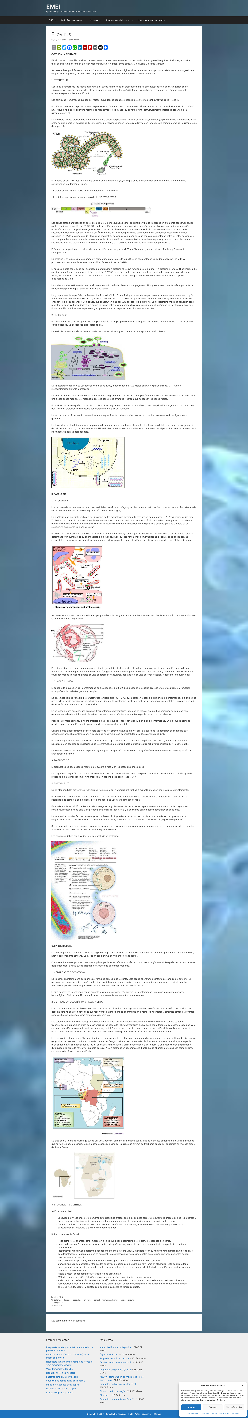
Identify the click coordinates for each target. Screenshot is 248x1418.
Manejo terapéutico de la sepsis (62, 1384)
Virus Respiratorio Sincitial (59, 1369)
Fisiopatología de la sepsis (60, 1392)
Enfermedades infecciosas (118, 20)
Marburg (130, 1300)
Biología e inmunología (71, 20)
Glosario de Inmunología (112, 1391)
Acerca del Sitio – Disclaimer (229, 1413)
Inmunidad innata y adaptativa (115, 1347)
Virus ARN (58, 1297)
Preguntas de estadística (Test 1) (117, 1399)
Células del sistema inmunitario (116, 1362)
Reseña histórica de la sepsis (61, 1388)
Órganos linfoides (109, 1354)
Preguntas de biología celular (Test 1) (119, 1384)
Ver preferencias (234, 1407)
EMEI (53, 6)
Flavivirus (58, 1305)
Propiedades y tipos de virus (114, 1358)
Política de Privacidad (209, 1413)
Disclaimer (147, 1414)
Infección (82, 1300)
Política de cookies (193, 1413)
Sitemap (157, 1414)
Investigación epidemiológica (151, 20)
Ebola (123, 1300)
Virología (94, 20)
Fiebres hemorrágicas (101, 1300)
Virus (89, 1300)
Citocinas (104, 1395)
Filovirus (115, 1300)
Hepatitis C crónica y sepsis (60, 1373)
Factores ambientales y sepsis (62, 1377)
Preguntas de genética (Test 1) (116, 1369)
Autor (137, 1414)
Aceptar (191, 1407)
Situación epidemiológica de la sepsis (65, 1380)
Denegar (213, 1407)
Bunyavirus (59, 1302)
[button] (243, 1385)
